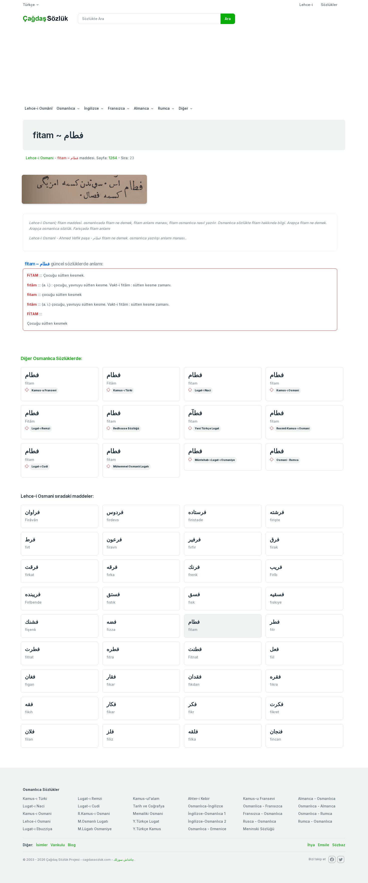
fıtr (272, 629)
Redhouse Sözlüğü (126, 428)
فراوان (32, 512)
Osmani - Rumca (287, 460)
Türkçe (29, 5)
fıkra (274, 684)
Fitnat (193, 657)
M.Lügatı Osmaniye (95, 829)
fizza (111, 629)
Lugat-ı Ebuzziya (37, 829)
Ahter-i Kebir (199, 798)
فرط (30, 539)
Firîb (273, 575)
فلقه (193, 731)
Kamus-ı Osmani (287, 390)
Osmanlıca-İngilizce (205, 806)
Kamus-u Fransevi (44, 390)
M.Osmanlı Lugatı (93, 821)
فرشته (277, 512)
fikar (111, 684)
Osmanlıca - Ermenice (207, 829)
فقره (275, 676)
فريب (276, 567)
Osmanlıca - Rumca (315, 813)
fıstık (111, 602)
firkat (29, 575)
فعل (274, 649)
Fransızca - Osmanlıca (262, 813)
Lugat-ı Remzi (41, 428)
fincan (275, 739)
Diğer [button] (183, 108)
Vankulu (58, 845)
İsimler (42, 845)
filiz (110, 739)
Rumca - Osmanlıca (315, 821)
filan (29, 739)
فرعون (114, 539)
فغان (30, 676)
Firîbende (33, 602)
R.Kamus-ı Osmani (94, 813)
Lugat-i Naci (203, 390)
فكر (192, 704)
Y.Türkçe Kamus (147, 829)
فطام (32, 375)
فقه (29, 704)
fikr (191, 712)
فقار (111, 676)
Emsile (323, 845)
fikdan (194, 684)
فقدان (195, 676)
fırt (27, 547)
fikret (274, 712)
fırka (111, 575)
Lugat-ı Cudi (40, 466)
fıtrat (29, 657)
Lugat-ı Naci (34, 806)
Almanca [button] (141, 108)
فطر (275, 622)
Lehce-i (306, 5)
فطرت (32, 649)
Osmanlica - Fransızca (262, 806)
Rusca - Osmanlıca (259, 821)
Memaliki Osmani (148, 813)
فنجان (276, 731)
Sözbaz (338, 845)
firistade (195, 520)
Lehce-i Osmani (40, 158)
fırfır (192, 547)
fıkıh (29, 712)
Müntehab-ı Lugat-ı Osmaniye (215, 460)
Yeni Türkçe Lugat (207, 428)
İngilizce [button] (91, 108)
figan (29, 684)
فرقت (31, 567)
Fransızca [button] (116, 108)
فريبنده (33, 594)
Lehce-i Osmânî (39, 108)
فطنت (195, 649)
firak (274, 547)
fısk (191, 602)
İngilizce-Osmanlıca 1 (207, 813)
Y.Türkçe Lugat (146, 821)
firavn (112, 547)
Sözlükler (329, 5)
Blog (72, 845)
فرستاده (197, 512)
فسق (194, 594)
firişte (275, 520)
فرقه (112, 567)
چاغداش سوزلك (124, 859)
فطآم (195, 413)
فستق (113, 594)
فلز (110, 731)
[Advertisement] (184, 66)
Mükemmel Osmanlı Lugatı (131, 466)
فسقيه (277, 594)
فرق (274, 539)
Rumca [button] (164, 108)
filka (192, 739)
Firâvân (31, 520)
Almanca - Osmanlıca (316, 798)
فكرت (276, 704)
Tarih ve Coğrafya (148, 806)
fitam (29, 383)
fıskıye (276, 602)
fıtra (110, 657)
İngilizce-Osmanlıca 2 (207, 821)
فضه (111, 622)
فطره (113, 649)
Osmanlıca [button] (66, 108)
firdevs (113, 520)
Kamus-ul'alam (146, 798)
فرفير (194, 539)
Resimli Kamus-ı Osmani (292, 428)
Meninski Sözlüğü (258, 829)
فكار (111, 704)
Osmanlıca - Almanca (316, 806)
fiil (272, 657)
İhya (311, 845)
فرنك (194, 567)
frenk (193, 575)
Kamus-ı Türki (122, 390)
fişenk (30, 629)
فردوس (115, 512)
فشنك (31, 622)
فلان (30, 731)
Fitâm (111, 383)
